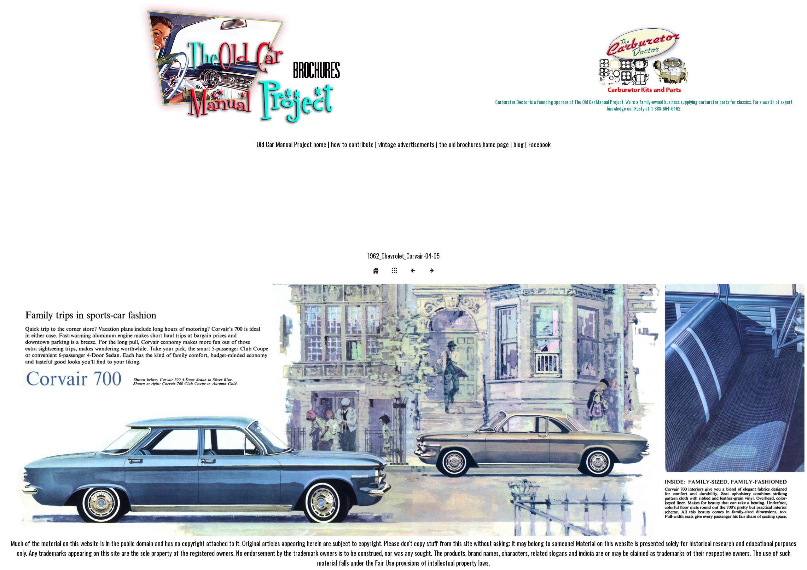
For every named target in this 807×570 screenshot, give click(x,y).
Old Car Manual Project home (291, 144)
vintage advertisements (406, 144)
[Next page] (563, 410)
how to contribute (352, 144)
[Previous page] (163, 410)
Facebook (539, 144)
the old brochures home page (474, 144)
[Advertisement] (403, 204)
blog (519, 144)
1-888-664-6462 (665, 108)
